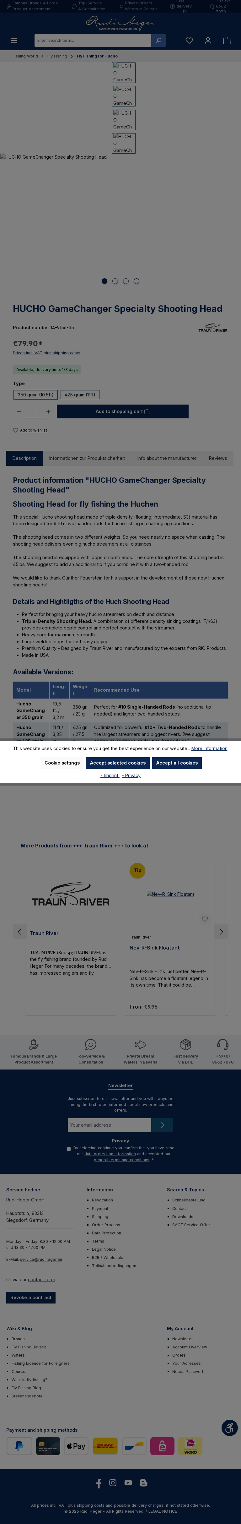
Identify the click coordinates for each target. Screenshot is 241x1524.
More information (209, 748)
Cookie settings (62, 762)
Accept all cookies (177, 762)
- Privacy (131, 775)
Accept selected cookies (118, 762)
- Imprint (110, 775)
